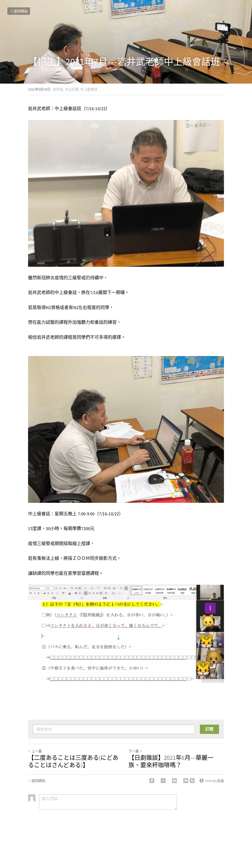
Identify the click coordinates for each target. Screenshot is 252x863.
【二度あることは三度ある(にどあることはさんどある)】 (73, 761)
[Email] (185, 780)
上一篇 (37, 751)
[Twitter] (163, 780)
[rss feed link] (192, 780)
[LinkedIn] (174, 780)
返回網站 (21, 11)
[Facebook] (151, 780)
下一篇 (133, 751)
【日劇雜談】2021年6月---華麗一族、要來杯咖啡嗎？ (170, 761)
